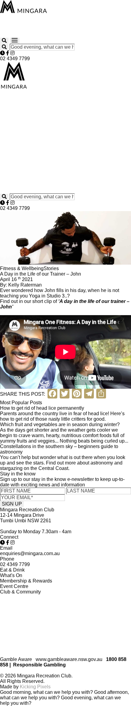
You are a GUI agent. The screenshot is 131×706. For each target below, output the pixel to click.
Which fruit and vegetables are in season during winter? (60, 424)
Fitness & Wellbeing (22, 268)
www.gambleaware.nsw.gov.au (69, 659)
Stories (51, 268)
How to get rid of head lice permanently (42, 408)
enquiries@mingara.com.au (30, 553)
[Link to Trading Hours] (2, 53)
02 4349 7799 (15, 58)
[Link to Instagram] (12, 53)
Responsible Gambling (39, 664)
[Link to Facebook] (7, 53)
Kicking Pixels (35, 686)
